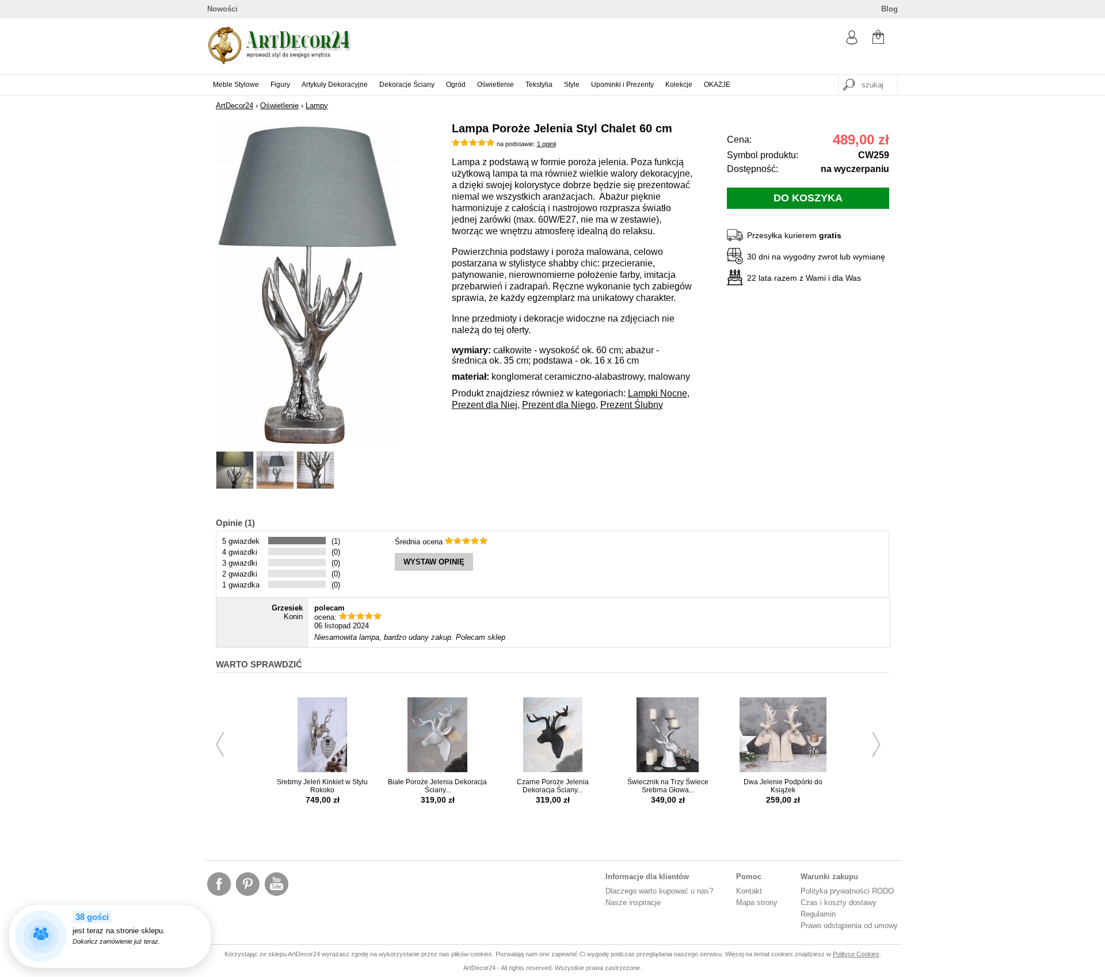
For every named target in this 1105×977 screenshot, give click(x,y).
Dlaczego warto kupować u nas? (659, 891)
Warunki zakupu (829, 876)
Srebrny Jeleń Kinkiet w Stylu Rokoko (322, 786)
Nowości (222, 9)
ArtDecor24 (234, 105)
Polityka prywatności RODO (847, 891)
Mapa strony (757, 902)
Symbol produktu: (762, 155)
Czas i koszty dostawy (839, 902)
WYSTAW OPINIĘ (433, 562)
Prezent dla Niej (484, 405)
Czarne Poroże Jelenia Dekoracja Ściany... (553, 786)
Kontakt (749, 891)
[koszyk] (878, 38)
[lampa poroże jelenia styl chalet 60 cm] (308, 444)
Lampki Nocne (657, 393)
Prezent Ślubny (631, 405)
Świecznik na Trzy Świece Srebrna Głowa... (667, 786)
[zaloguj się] (852, 41)
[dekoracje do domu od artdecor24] (279, 62)
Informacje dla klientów (647, 876)
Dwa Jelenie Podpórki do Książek (783, 786)
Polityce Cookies (856, 954)
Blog (889, 9)
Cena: (739, 139)
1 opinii (546, 143)
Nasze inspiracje (633, 902)
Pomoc (748, 876)
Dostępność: (752, 169)
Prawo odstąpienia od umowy (849, 925)
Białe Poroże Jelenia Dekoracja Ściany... (437, 786)
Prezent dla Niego (559, 405)
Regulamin (818, 914)
